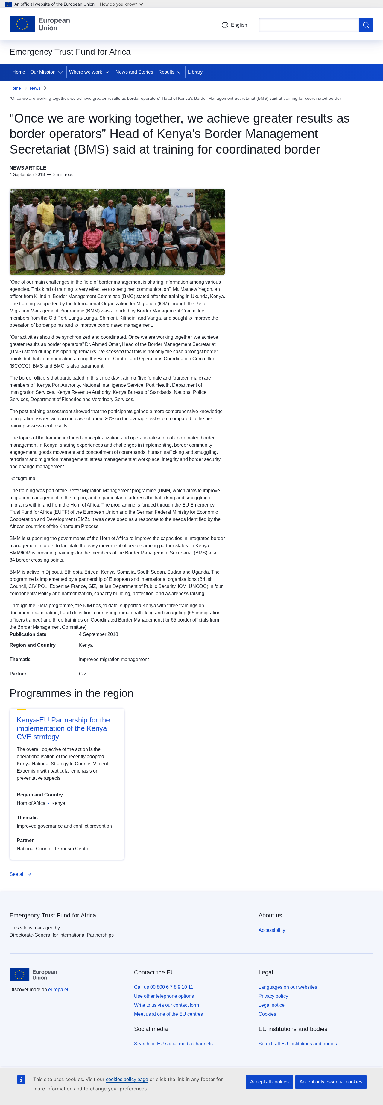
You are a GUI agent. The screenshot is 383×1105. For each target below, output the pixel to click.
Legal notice (272, 1005)
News (35, 88)
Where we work (85, 72)
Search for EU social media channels (173, 1043)
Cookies (267, 1014)
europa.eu (59, 989)
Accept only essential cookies (331, 1081)
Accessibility (272, 930)
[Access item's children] (61, 72)
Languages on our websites (288, 987)
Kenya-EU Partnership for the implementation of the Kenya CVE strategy (63, 728)
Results (166, 72)
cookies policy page (127, 1079)
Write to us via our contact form (166, 1005)
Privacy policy (273, 996)
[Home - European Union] (40, 24)
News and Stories (134, 72)
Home (18, 72)
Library (195, 72)
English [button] (239, 25)
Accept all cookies (269, 1081)
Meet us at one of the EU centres (168, 1014)
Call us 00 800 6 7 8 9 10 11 (163, 987)
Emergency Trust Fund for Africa (53, 915)
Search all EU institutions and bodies (298, 1043)
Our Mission (43, 72)
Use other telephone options (164, 996)
